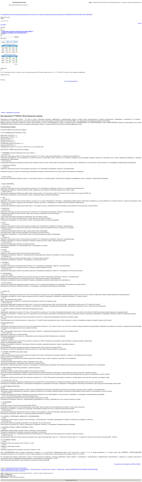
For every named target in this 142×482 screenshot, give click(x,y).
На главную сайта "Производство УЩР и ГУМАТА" (127, 464)
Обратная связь (56, 14)
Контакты (49, 14)
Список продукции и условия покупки (37, 14)
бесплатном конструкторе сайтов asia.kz (17, 468)
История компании (23, 14)
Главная (3, 14)
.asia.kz (139, 23)
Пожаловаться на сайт (71, 480)
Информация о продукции (11, 14)
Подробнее (3, 24)
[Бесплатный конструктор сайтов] (13, 470)
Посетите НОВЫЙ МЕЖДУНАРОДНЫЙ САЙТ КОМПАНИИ (76, 14)
